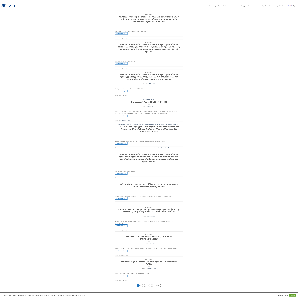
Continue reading (121, 33)
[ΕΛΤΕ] (9, 5)
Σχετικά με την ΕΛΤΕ (220, 6)
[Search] (294, 5)
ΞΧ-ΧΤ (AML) (282, 6)
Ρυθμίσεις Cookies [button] (283, 295)
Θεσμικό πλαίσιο (233, 6)
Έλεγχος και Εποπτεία (247, 6)
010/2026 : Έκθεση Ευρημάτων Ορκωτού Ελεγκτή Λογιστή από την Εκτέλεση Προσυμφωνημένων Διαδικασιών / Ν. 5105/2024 (149, 210)
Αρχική (211, 6)
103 (156, 285)
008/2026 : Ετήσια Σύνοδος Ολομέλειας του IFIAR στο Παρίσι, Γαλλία (149, 262)
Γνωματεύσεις (273, 6)
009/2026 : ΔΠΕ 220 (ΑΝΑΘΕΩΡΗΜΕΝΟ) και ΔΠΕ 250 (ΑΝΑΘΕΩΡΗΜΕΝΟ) (149, 237)
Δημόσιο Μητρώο (261, 6)
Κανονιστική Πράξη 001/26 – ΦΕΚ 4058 (149, 102)
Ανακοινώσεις (121, 124)
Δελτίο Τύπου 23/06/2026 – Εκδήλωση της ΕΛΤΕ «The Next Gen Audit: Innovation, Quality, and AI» (149, 185)
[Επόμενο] (159, 285)
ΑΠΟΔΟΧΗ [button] (292, 295)
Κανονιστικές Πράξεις (149, 99)
